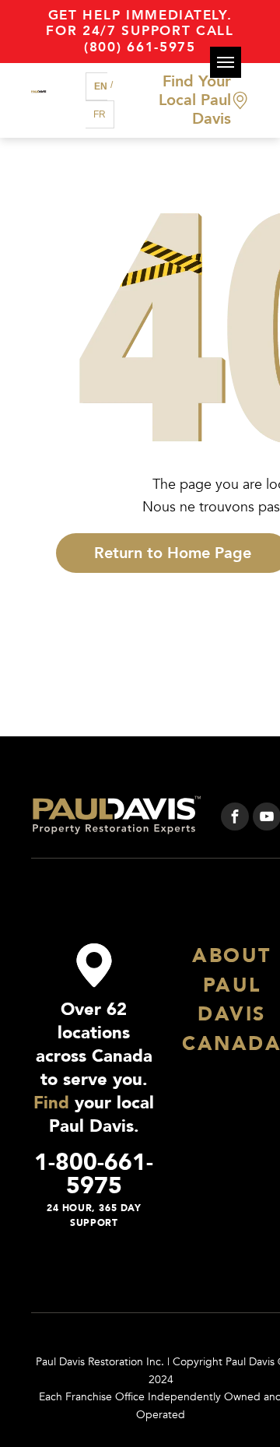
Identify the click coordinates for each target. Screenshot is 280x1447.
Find (51, 1103)
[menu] (225, 62)
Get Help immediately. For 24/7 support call (140, 23)
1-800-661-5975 (93, 1174)
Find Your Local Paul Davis (195, 100)
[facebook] (235, 818)
